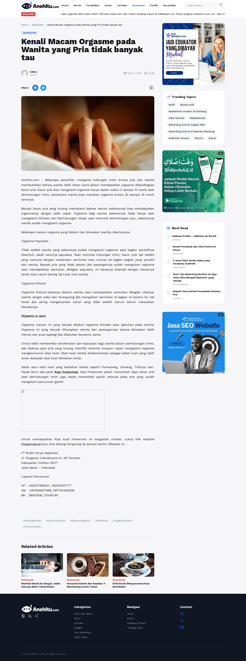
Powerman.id (31, 444)
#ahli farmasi (176, 118)
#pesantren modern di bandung (187, 111)
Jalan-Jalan (80, 637)
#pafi (172, 104)
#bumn (198, 138)
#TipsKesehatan (32, 526)
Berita (77, 5)
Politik (154, 5)
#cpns (212, 138)
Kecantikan (169, 5)
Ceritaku (122, 5)
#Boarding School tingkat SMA (187, 124)
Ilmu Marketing (82, 632)
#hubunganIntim (32, 520)
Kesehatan (139, 5)
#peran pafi (187, 104)
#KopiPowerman (56, 520)
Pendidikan (92, 5)
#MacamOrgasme (80, 520)
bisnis (108, 5)
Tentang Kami (135, 627)
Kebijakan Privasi (136, 623)
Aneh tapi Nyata (83, 613)
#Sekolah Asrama (179, 138)
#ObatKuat (102, 520)
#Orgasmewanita (122, 520)
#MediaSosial (197, 118)
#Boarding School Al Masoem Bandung (192, 131)
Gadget (78, 627)
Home (65, 5)
